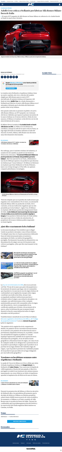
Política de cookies (37, 443)
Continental (32, 1)
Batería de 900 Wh (54, 1)
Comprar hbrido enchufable (43, 1)
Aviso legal (28, 443)
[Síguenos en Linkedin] (32, 439)
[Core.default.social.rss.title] (35, 439)
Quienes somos (16, 443)
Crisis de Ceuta (10, 1)
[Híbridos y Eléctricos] (31, 436)
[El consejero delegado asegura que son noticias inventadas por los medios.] (34, 383)
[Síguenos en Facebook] (27, 439)
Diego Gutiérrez (6, 72)
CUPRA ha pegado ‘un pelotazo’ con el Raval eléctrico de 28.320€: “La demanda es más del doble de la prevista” (25, 275)
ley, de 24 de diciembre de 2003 (13, 285)
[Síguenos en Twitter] (29, 439)
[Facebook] (2, 77)
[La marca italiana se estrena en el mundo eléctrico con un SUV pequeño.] (34, 142)
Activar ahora (10, 88)
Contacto (23, 443)
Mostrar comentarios (19, 421)
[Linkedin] (8, 77)
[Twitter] (5, 77)
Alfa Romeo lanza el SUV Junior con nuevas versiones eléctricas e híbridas (13, 143)
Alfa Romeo (4, 416)
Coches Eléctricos (6, 8)
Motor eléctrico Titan (24, 1)
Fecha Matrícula (45, 443)
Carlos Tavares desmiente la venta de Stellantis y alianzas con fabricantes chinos (14, 383)
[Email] (16, 77)
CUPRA (16, 1)
